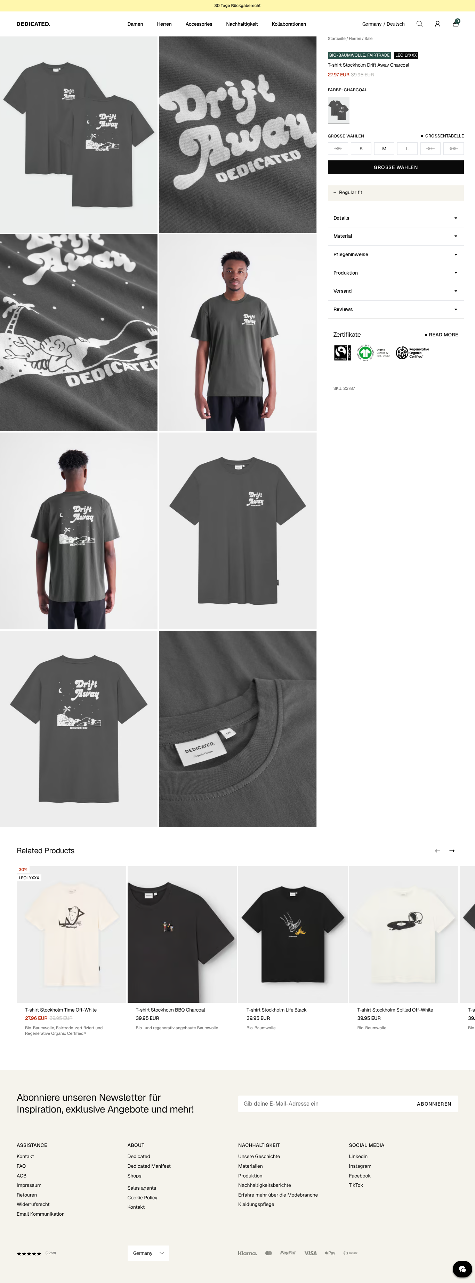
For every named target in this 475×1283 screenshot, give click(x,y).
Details (341, 218)
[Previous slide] (437, 851)
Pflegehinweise (350, 254)
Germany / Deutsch (383, 24)
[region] (237, 951)
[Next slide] (451, 851)
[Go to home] (71, 23)
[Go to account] (437, 24)
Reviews (343, 309)
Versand (342, 291)
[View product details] (71, 1020)
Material (342, 236)
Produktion (345, 273)
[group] (71, 951)
